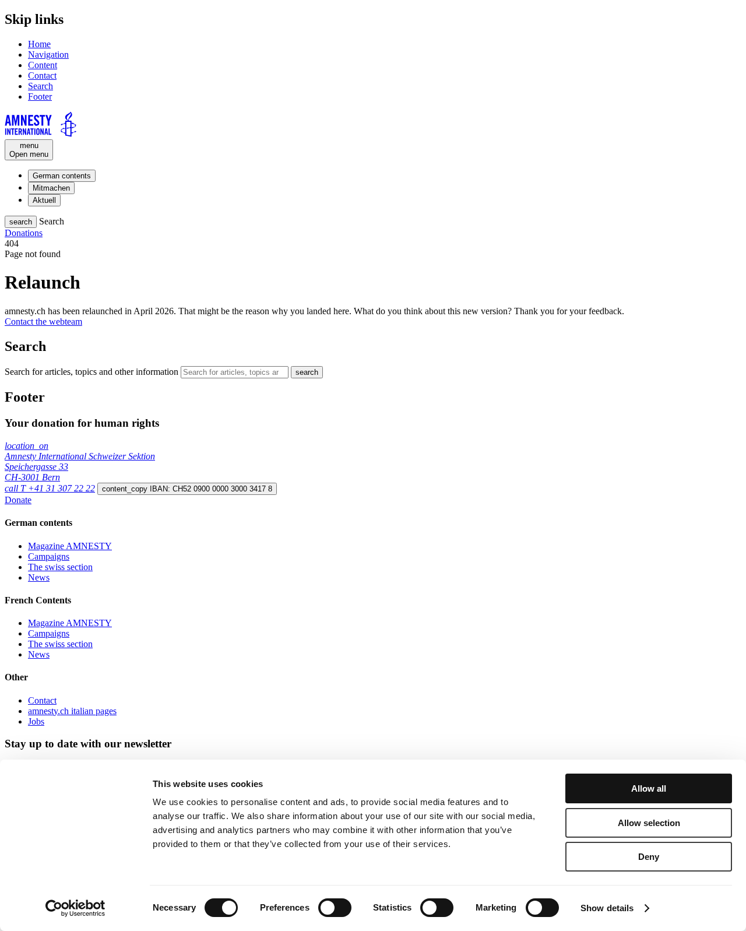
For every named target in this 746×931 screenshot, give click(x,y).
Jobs (36, 721)
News (39, 577)
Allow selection (649, 823)
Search (40, 86)
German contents (62, 175)
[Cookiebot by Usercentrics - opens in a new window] (75, 908)
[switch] (334, 907)
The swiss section (60, 567)
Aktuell (44, 200)
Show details (607, 908)
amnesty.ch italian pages (72, 711)
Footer (40, 96)
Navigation (48, 54)
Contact (42, 75)
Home (39, 44)
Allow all (648, 788)
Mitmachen (51, 188)
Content (42, 65)
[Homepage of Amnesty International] (373, 125)
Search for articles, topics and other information (91, 372)
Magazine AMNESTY (70, 546)
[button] (21, 222)
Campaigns (48, 556)
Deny (648, 857)
